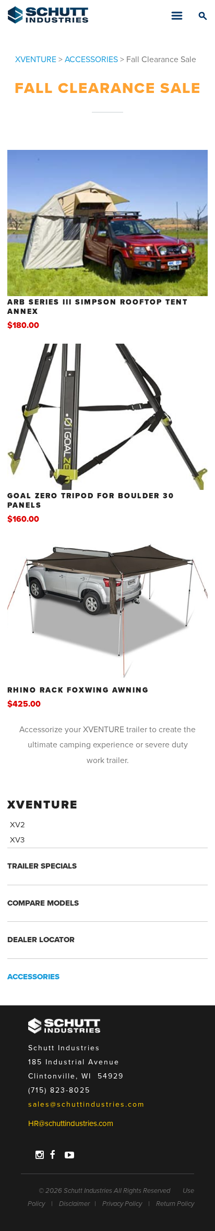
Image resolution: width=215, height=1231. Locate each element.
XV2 (17, 824)
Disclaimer (74, 1204)
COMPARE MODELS (43, 903)
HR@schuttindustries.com (70, 1123)
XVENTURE (35, 60)
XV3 (17, 840)
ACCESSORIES (91, 60)
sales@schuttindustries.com (86, 1104)
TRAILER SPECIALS (42, 866)
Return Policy (175, 1204)
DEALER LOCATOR (41, 939)
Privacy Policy (122, 1204)
